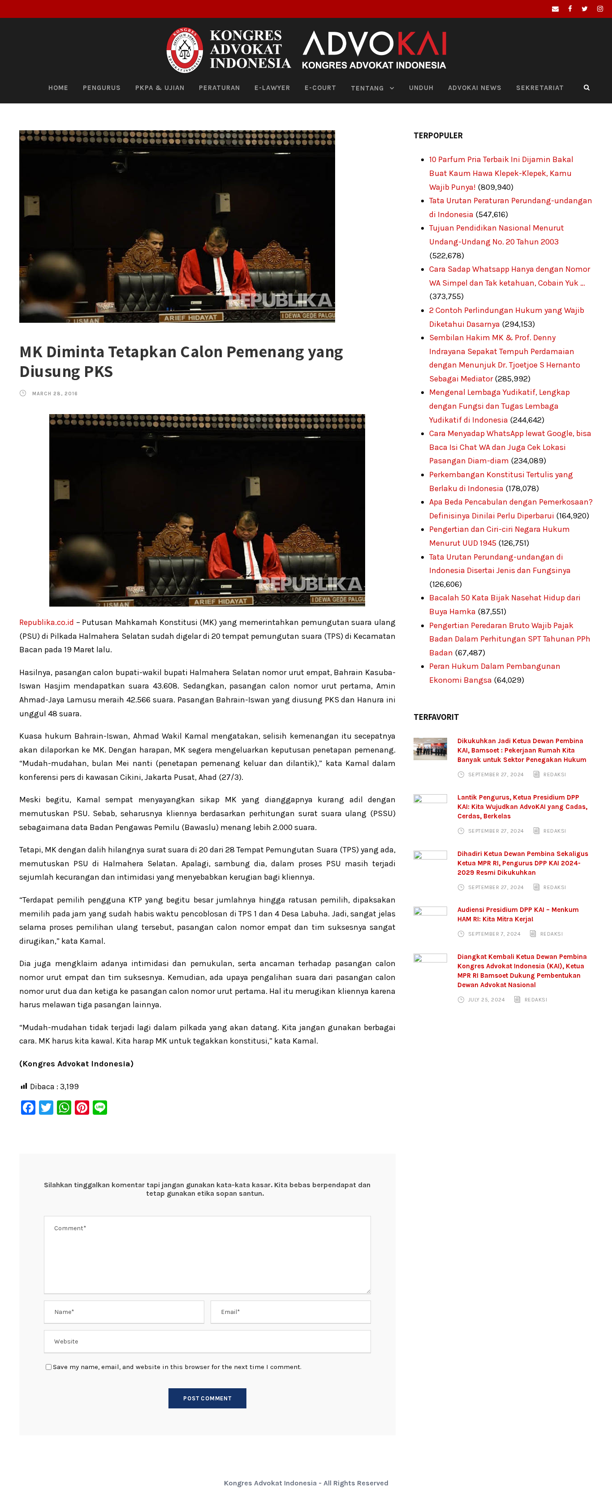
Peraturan (219, 88)
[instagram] (600, 9)
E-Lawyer (272, 88)
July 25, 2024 (486, 1000)
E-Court (320, 88)
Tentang (367, 88)
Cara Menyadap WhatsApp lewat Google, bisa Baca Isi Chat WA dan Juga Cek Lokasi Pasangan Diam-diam (510, 447)
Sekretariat (540, 88)
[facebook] (570, 9)
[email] (555, 9)
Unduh (421, 88)
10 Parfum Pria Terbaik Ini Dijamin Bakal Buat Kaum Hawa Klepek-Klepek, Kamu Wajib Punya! (501, 173)
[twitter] (585, 9)
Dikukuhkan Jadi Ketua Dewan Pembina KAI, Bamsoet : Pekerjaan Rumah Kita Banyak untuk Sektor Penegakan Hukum (521, 750)
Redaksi (554, 774)
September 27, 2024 (496, 774)
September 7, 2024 (494, 934)
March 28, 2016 (55, 394)
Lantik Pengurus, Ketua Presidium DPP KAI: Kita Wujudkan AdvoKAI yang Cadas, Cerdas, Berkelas (522, 806)
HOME (58, 88)
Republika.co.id (46, 622)
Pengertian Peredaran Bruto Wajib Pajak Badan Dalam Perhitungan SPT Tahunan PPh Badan (509, 639)
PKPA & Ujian (160, 88)
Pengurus (102, 88)
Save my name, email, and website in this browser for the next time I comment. (177, 1367)
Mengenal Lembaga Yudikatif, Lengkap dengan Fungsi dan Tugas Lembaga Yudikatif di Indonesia (499, 405)
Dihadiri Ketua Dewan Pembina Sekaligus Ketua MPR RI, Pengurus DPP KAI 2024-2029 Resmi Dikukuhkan (522, 863)
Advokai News (475, 88)
